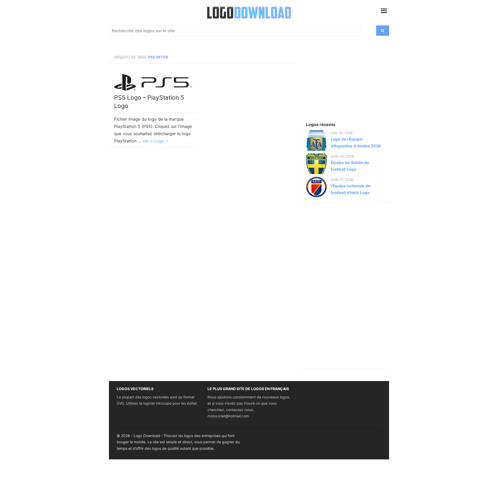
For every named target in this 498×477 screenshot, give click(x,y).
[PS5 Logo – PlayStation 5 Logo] (153, 82)
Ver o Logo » (155, 140)
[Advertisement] (336, 83)
